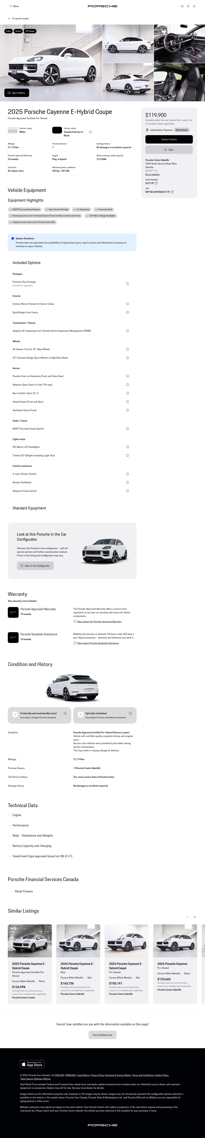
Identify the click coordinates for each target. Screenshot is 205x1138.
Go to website (152, 174)
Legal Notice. (83, 1075)
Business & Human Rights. (118, 1075)
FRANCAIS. (70, 1075)
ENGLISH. (60, 1075)
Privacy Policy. (97, 1075)
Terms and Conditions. (143, 1075)
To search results (20, 18)
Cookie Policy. (162, 1075)
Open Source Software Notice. (36, 1079)
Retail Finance (182, 129)
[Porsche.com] (102, 6)
